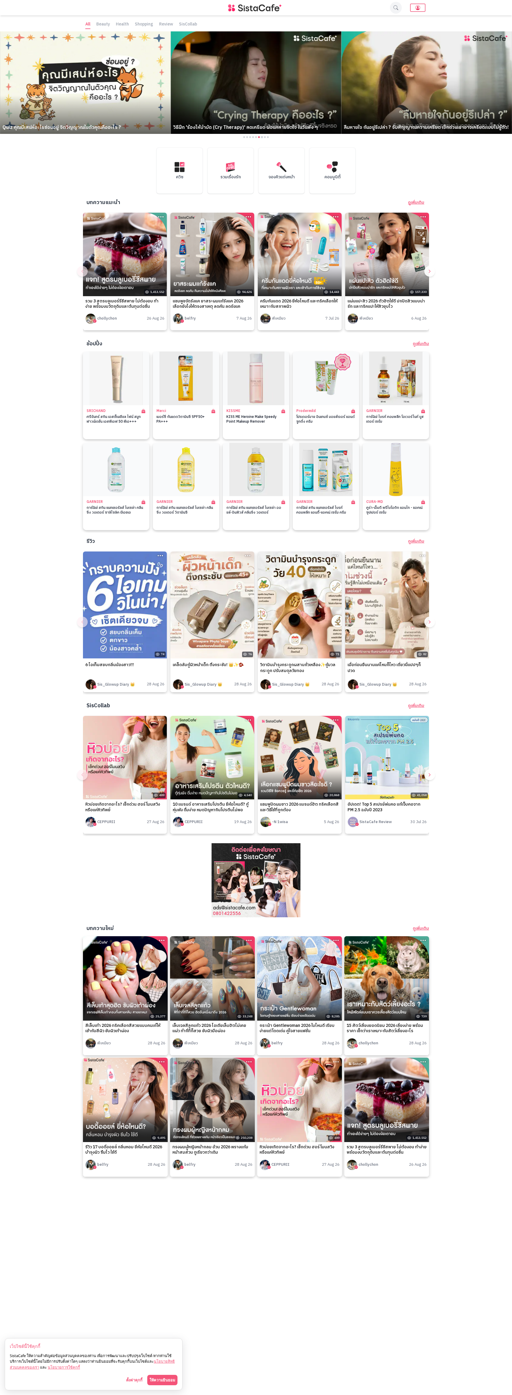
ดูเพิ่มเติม (416, 203)
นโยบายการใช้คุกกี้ (64, 1367)
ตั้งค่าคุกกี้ (134, 1380)
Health (122, 24)
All (87, 24)
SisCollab (188, 24)
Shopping (144, 24)
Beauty (103, 24)
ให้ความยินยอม (162, 1380)
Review (166, 24)
